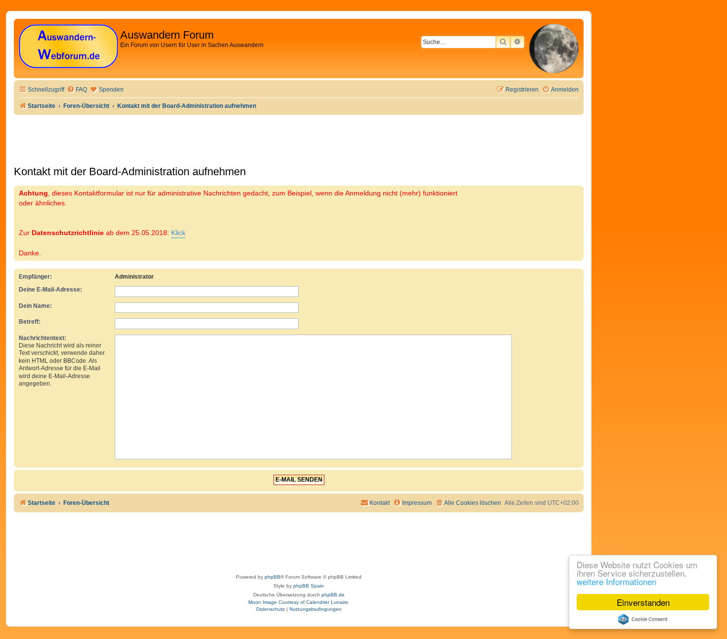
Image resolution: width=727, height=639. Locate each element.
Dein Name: (35, 305)
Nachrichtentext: (42, 338)
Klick (178, 233)
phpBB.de (333, 594)
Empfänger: (35, 276)
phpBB (272, 577)
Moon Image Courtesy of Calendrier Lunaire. (299, 602)
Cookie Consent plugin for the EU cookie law (643, 619)
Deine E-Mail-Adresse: (50, 289)
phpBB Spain (308, 586)
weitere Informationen (616, 581)
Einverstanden (643, 602)
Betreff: (30, 321)
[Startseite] (68, 46)
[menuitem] (77, 90)
